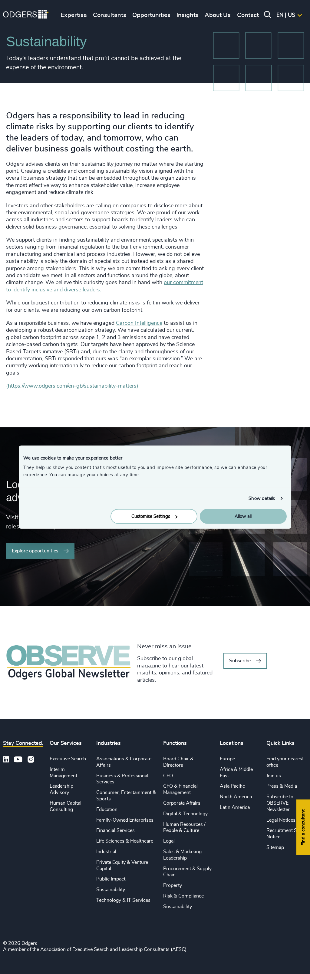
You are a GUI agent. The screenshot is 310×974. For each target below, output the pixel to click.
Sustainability (110, 889)
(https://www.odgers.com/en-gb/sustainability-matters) (72, 386)
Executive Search (68, 758)
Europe (227, 758)
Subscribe (240, 660)
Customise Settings (150, 516)
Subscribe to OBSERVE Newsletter (279, 803)
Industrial (106, 851)
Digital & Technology (185, 813)
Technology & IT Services (123, 900)
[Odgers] (25, 15)
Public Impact (110, 879)
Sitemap (275, 847)
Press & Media (281, 786)
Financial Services (115, 830)
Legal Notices (280, 820)
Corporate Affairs (181, 803)
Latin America (235, 807)
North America (236, 796)
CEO (168, 775)
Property (172, 885)
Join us (273, 775)
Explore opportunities (35, 550)
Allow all (243, 516)
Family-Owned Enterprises (124, 820)
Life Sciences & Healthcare (124, 841)
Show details (262, 498)
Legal (169, 841)
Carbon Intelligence (139, 323)
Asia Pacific (232, 786)
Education (106, 809)
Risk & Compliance (183, 896)
